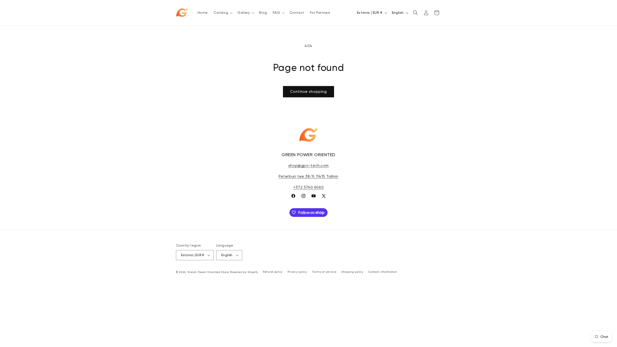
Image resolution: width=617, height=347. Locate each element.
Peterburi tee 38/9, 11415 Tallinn (308, 176)
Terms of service (324, 272)
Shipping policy (352, 272)
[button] (223, 12)
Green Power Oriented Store (208, 272)
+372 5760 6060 (308, 187)
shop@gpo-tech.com (308, 165)
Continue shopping (308, 91)
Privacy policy (297, 272)
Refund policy (273, 272)
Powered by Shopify (244, 272)
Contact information (382, 272)
